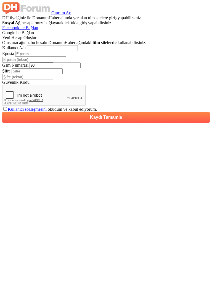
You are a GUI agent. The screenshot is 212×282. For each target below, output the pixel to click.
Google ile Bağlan (18, 32)
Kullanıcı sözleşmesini (27, 109)
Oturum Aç (61, 12)
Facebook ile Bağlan (20, 27)
